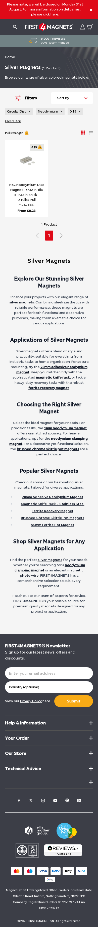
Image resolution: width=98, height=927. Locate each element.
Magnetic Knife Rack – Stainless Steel (52, 504)
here (54, 14)
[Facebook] (19, 800)
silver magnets (21, 302)
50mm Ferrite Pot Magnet (52, 525)
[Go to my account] (82, 27)
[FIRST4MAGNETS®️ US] (49, 27)
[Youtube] (55, 800)
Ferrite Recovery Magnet (52, 511)
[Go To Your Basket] (90, 27)
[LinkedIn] (79, 800)
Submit (73, 701)
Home (10, 57)
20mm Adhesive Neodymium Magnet (52, 497)
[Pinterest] (67, 800)
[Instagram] (43, 800)
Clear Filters (13, 121)
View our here (27, 701)
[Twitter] (31, 800)
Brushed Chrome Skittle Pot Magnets (52, 518)
